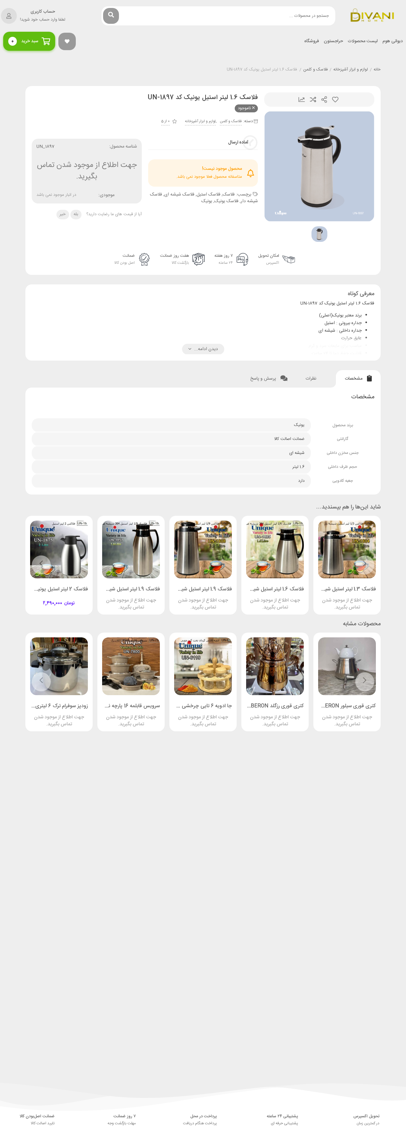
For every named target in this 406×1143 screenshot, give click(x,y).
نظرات (311, 378)
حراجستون (333, 41)
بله (76, 214)
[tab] (358, 379)
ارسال (324, 99)
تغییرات (301, 99)
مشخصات (354, 378)
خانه (377, 70)
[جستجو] (111, 16)
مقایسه (313, 99)
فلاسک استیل (208, 194)
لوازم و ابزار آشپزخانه (350, 70)
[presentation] (364, 565)
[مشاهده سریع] (353, 597)
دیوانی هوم (393, 41)
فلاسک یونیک (226, 201)
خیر (63, 214)
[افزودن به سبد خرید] (77, 597)
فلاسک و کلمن (315, 70)
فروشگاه (311, 41)
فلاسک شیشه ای (179, 194)
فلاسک (229, 194)
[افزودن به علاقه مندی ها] (329, 597)
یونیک (206, 201)
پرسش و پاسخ (263, 378)
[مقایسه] (341, 597)
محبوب (335, 99)
